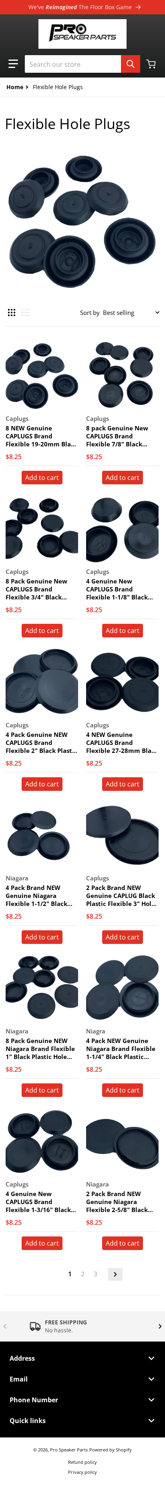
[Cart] (151, 64)
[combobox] (82, 64)
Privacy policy (82, 1472)
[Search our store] (130, 64)
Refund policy (82, 1462)
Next (115, 1274)
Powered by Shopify (110, 1450)
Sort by (90, 313)
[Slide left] (5, 1326)
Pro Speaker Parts (69, 1450)
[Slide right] (160, 1326)
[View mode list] (25, 312)
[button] (13, 64)
